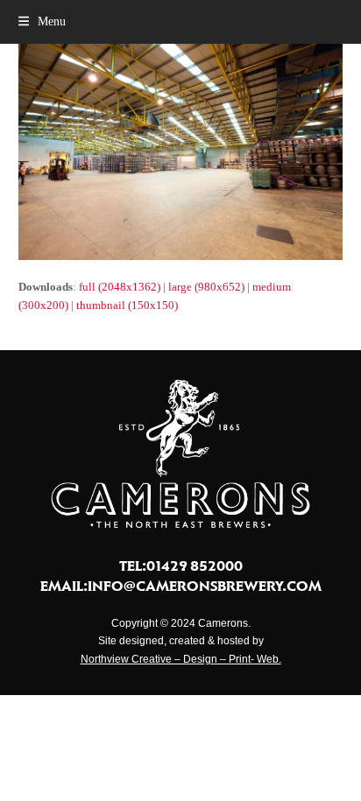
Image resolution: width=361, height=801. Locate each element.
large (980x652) (206, 286)
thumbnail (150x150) (127, 305)
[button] (42, 21)
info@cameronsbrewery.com (205, 585)
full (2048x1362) (119, 286)
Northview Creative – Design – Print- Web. (181, 659)
